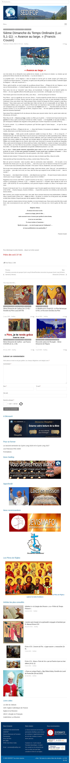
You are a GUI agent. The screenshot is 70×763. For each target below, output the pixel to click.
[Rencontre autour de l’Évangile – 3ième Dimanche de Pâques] (51, 319)
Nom (5, 386)
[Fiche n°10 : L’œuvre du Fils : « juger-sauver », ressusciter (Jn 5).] (13, 646)
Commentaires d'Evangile (9, 29)
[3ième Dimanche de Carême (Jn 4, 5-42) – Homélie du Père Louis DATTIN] (18, 286)
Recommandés (28, 29)
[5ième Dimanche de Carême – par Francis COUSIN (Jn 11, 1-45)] (18, 319)
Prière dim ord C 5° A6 (12, 255)
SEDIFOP (6, 732)
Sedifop (26, 44)
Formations (7, 452)
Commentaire (7, 364)
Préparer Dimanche (19, 29)
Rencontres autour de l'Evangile (52, 339)
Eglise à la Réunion (10, 711)
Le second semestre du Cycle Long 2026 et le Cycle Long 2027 (26, 446)
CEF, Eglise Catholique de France (15, 708)
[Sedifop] (35, 13)
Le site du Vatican (9, 705)
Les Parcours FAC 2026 (12, 449)
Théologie (45, 306)
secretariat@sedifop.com (14, 747)
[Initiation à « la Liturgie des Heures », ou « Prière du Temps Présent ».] (13, 606)
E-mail (38, 386)
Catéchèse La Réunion (11, 717)
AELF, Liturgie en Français (13, 714)
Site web (5, 393)
